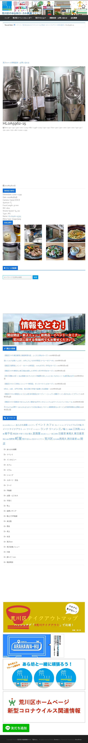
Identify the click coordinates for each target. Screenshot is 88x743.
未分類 (9, 521)
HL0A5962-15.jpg (14, 216)
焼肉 (7, 439)
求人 (8, 531)
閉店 (78, 439)
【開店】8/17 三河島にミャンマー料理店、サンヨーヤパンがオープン (29, 384)
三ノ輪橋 (69, 429)
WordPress (78, 739)
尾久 (30, 434)
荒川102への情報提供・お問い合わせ (16, 63)
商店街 (16, 434)
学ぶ (8, 506)
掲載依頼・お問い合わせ (58, 18)
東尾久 (70, 433)
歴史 (4, 439)
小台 (26, 434)
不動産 (9, 490)
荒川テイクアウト (38, 439)
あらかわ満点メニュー (9, 425)
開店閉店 (10, 562)
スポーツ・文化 (12, 480)
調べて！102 (11, 557)
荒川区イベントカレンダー (22, 18)
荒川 (24, 439)
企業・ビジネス (12, 496)
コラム (9, 470)
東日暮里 (79, 433)
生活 (8, 536)
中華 (81, 429)
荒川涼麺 (56, 439)
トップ (6, 18)
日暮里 (62, 433)
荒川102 (29, 439)
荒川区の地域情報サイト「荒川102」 (27, 739)
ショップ (63, 425)
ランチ (44, 428)
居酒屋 (36, 433)
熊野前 (12, 439)
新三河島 (54, 434)
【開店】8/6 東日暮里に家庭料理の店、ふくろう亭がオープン (26, 355)
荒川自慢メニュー (13, 547)
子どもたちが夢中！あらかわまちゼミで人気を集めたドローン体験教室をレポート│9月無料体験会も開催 (42, 407)
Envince (56, 739)
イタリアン (31, 425)
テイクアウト (15, 429)
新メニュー (47, 434)
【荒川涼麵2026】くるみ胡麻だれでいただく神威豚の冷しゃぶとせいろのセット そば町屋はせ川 (39, 376)
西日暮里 (72, 438)
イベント (40, 424)
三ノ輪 (62, 429)
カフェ (50, 424)
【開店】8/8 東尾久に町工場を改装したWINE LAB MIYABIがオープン (29, 371)
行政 (8, 552)
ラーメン (53, 429)
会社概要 (74, 18)
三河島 (76, 429)
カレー (57, 425)
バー (24, 429)
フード (30, 429)
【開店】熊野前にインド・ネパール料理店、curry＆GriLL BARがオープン (30, 366)
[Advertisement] (44, 44)
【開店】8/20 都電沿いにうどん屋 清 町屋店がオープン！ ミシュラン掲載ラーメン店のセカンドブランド (42, 394)
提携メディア (11, 511)
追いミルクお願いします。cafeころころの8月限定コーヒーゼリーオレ (29, 360)
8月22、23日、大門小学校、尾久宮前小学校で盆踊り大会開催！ (27, 389)
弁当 (42, 434)
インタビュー (11, 460)
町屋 (18, 438)
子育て (21, 434)
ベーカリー (36, 429)
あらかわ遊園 (22, 425)
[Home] (14, 25)
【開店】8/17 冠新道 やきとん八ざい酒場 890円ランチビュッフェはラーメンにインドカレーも (38, 402)
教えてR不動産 (12, 516)
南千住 (9, 433)
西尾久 (63, 438)
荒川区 (49, 438)
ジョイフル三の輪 (74, 425)
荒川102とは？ (40, 18)
